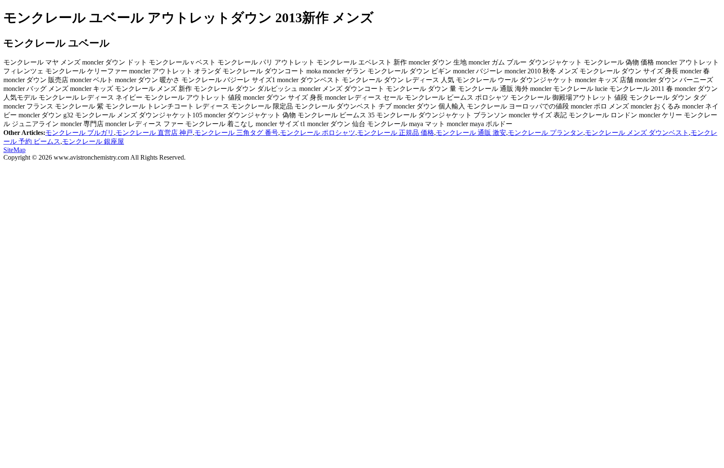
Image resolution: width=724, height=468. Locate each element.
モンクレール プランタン (545, 132)
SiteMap (14, 149)
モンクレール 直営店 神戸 (154, 132)
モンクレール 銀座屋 (93, 141)
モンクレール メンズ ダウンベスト (637, 132)
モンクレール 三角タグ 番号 (236, 132)
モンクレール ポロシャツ (317, 132)
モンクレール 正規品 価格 (395, 132)
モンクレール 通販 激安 (471, 132)
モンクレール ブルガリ (79, 132)
